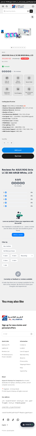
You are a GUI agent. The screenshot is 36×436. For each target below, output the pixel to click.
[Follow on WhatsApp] (18, 419)
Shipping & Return (25, 364)
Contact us (23, 345)
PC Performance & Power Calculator (7, 356)
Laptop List (5, 348)
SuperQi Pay (23, 371)
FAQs (21, 368)
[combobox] (15, 11)
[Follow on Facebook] (3, 419)
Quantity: (4, 139)
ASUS (3, 52)
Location (22, 348)
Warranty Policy (24, 355)
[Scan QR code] (28, 11)
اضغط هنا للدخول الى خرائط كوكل (11, 407)
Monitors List (5, 351)
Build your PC (6, 345)
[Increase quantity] (11, 143)
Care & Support (24, 351)
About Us (22, 358)
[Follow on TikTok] (13, 419)
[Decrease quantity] (4, 143)
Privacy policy (24, 361)
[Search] (31, 11)
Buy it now (18, 156)
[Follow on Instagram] (8, 419)
